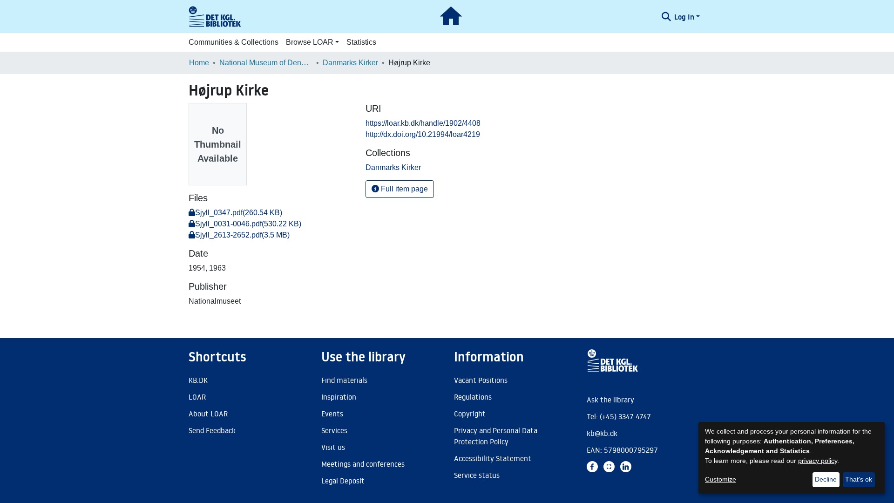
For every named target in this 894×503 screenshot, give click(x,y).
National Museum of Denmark (265, 63)
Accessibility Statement (492, 458)
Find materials (344, 380)
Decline (826, 479)
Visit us (333, 447)
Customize (720, 479)
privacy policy (817, 460)
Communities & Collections (233, 42)
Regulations (473, 396)
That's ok (858, 479)
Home (199, 63)
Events (332, 413)
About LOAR (208, 413)
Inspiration (338, 396)
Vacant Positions (481, 380)
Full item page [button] (403, 189)
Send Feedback (212, 430)
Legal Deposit (343, 480)
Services (334, 430)
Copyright (470, 413)
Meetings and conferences (363, 464)
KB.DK (198, 380)
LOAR (197, 396)
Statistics (361, 42)
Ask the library (610, 399)
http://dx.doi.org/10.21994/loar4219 (423, 134)
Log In (684, 17)
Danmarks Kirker (350, 63)
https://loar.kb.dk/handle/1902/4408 (423, 123)
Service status (477, 475)
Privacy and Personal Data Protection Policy (495, 436)
